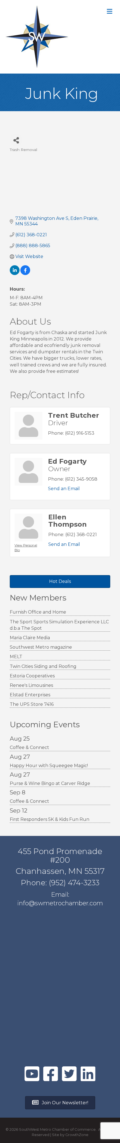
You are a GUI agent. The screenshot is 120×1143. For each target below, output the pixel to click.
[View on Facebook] (25, 273)
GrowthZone (76, 1134)
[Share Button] (16, 140)
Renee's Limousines (31, 685)
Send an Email (64, 488)
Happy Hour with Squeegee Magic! (49, 765)
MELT (16, 656)
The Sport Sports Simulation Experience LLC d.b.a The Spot (59, 625)
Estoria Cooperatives (32, 675)
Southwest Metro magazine (41, 647)
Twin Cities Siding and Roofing (43, 666)
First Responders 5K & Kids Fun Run (49, 819)
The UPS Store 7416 (32, 704)
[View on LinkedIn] (15, 273)
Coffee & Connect (29, 747)
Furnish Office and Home (38, 612)
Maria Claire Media (30, 637)
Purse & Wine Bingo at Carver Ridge (50, 783)
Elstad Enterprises (30, 694)
